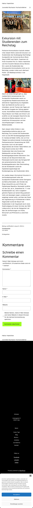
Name (4, 289)
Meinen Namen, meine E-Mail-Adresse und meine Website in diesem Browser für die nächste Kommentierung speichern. (16, 316)
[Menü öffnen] (30, 7)
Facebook (16, 457)
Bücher (16, 437)
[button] (30, 476)
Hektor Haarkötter (8, 3)
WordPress (22, 470)
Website (5, 305)
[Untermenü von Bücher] (18, 437)
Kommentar (6, 269)
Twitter (16, 462)
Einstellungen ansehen (16, 504)
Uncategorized (6, 228)
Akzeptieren (16, 494)
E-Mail (5, 297)
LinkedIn (16, 460)
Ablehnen (16, 499)
